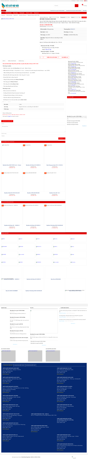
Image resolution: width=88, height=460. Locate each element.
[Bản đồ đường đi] (6, 374)
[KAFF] (24, 254)
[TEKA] (6, 239)
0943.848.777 (73, 72)
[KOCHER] (6, 254)
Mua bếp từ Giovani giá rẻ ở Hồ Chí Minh (70, 10)
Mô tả (4, 60)
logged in (10, 116)
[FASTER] (6, 262)
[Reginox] (76, 239)
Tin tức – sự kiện (29, 12)
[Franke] (76, 254)
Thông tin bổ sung (12, 60)
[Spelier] (24, 239)
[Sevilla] (41, 239)
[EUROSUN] (41, 262)
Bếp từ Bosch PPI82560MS (56, 279)
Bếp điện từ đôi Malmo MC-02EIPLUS (33, 225)
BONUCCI (72, 29)
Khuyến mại (36, 12)
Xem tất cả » (84, 125)
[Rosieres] (58, 239)
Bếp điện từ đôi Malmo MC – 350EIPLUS (11, 225)
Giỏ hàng (81, 0)
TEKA (39, 457)
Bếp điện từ (16, 15)
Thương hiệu (22, 12)
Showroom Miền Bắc (8, 365)
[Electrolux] (76, 262)
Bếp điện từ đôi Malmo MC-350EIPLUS (33, 165)
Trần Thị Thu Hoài (62, 313)
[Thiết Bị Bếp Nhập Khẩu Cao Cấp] (10, 6)
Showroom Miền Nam (30, 365)
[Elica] (58, 262)
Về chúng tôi (73, 0)
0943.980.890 (73, 69)
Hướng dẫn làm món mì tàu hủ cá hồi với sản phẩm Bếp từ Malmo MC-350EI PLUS (19, 337)
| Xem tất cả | (15, 344)
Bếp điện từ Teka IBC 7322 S (54, 192)
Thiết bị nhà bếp (8, 12)
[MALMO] (24, 246)
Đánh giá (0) (21, 60)
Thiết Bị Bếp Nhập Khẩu (25, 457)
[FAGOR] (24, 262)
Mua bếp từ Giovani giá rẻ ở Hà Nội (72, 124)
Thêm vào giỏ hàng (52, 57)
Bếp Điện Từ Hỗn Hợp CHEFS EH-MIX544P (55, 225)
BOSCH (36, 457)
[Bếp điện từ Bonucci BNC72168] (18, 18)
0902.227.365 (48, 49)
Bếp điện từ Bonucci (22, 15)
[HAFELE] (41, 254)
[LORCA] (58, 246)
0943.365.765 (73, 63)
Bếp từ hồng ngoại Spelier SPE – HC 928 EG (55, 165)
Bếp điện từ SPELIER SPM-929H (33, 192)
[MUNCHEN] (6, 246)
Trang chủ (3, 15)
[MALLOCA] (41, 246)
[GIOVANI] (58, 254)
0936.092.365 (73, 66)
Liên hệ (78, 0)
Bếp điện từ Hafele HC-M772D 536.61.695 (12, 192)
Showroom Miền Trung (19, 365)
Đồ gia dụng (15, 12)
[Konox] (76, 246)
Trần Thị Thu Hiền (62, 317)
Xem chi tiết (11, 272)
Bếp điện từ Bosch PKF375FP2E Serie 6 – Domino (12, 165)
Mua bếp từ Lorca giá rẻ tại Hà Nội (72, 122)
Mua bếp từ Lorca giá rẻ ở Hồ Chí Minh (54, 10)
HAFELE (32, 457)
